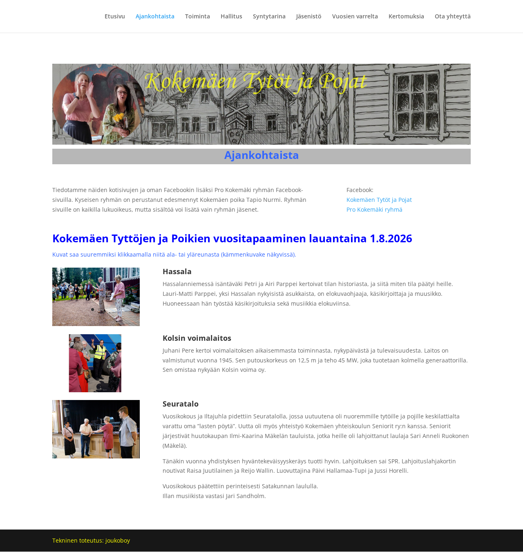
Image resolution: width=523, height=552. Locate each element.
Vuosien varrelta (355, 16)
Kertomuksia (406, 16)
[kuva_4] (96, 324)
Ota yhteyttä (453, 16)
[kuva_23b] (96, 390)
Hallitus (231, 16)
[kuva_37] (96, 456)
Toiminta (197, 16)
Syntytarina (269, 16)
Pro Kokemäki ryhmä (374, 209)
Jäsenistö (309, 16)
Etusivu (115, 16)
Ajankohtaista (155, 16)
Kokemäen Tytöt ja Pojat (379, 199)
